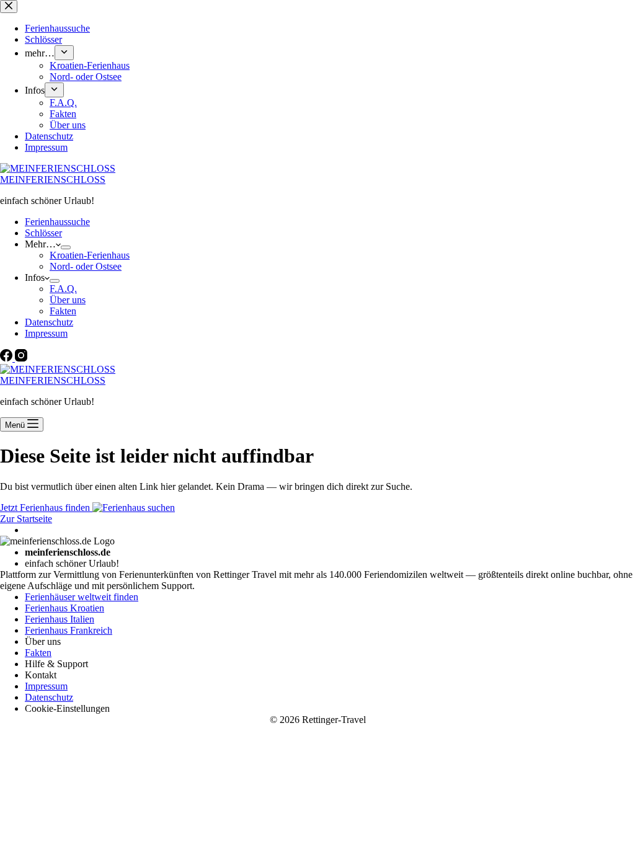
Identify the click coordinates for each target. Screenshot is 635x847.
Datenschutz (49, 322)
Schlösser (43, 233)
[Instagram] (21, 358)
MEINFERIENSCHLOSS (52, 179)
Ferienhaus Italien (59, 619)
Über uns (68, 300)
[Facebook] (7, 358)
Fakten (63, 311)
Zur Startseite (26, 518)
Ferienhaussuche (57, 221)
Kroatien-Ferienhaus (90, 255)
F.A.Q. (63, 288)
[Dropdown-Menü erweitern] (66, 247)
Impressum (46, 333)
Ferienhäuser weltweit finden (81, 597)
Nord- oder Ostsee (86, 266)
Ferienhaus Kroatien (64, 608)
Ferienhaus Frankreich (68, 630)
